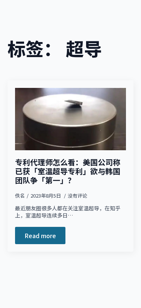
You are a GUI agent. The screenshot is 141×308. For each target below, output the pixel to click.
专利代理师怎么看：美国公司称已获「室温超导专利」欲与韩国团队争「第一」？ (67, 171)
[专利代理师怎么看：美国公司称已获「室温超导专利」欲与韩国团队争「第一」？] (70, 119)
